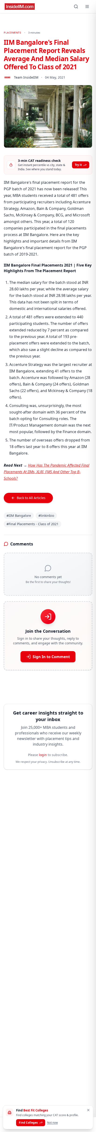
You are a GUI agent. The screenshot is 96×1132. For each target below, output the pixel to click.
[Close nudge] (88, 1110)
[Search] (76, 6)
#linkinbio (46, 515)
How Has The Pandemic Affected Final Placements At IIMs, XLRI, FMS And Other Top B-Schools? (46, 472)
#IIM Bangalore (19, 515)
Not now (52, 1123)
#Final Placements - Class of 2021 (32, 524)
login (43, 755)
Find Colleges (28, 1123)
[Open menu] (87, 6)
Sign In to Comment (51, 656)
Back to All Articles (31, 498)
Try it (78, 165)
